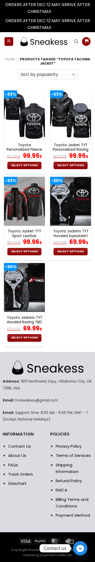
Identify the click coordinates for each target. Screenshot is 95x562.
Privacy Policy (69, 446)
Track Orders (20, 474)
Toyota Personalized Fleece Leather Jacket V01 (24, 150)
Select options (24, 165)
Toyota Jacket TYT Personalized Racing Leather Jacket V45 (70, 150)
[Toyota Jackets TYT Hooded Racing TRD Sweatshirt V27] (24, 287)
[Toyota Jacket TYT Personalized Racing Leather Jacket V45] (70, 114)
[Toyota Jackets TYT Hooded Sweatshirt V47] (70, 201)
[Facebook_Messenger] (80, 548)
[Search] (76, 41)
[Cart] (86, 41)
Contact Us (19, 446)
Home (10, 59)
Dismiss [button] (60, 11)
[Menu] (8, 41)
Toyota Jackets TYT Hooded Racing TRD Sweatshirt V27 (24, 322)
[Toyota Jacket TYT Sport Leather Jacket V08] (24, 201)
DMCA (61, 490)
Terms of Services (73, 455)
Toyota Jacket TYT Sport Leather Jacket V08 (24, 236)
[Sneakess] (43, 41)
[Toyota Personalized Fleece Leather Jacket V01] (24, 114)
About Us (17, 455)
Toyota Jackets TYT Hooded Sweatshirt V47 (70, 236)
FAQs (13, 465)
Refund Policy (69, 480)
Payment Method (73, 515)
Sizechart (17, 483)
